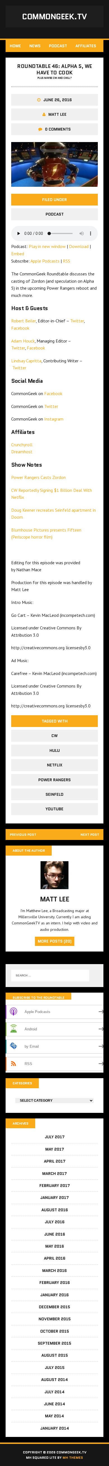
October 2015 (54, 1331)
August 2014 (54, 1379)
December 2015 (54, 1307)
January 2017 (54, 1197)
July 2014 (54, 1392)
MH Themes (73, 1457)
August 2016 (54, 1210)
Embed (17, 253)
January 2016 (54, 1295)
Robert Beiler (23, 321)
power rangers (54, 780)
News (35, 46)
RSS (66, 261)
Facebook (20, 328)
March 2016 (54, 1270)
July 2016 (55, 1222)
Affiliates (85, 46)
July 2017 (55, 1137)
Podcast (58, 46)
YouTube (54, 809)
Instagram (53, 419)
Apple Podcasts (45, 261)
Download (79, 246)
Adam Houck (23, 341)
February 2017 (54, 1185)
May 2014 (54, 1416)
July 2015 (55, 1367)
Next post (89, 834)
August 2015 (54, 1355)
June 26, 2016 (57, 100)
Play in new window (47, 246)
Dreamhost (21, 451)
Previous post (23, 834)
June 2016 (54, 1234)
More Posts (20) (55, 941)
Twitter (77, 321)
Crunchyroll (21, 444)
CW (54, 735)
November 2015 (55, 1319)
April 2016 (54, 1258)
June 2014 (54, 1404)
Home (15, 46)
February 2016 (54, 1282)
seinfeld (54, 794)
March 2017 (54, 1173)
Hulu (54, 750)
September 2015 (54, 1343)
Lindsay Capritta (26, 360)
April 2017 (54, 1161)
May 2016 (54, 1246)
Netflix (54, 765)
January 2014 (54, 1428)
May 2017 (54, 1149)
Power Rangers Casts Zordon (38, 477)
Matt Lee (57, 114)
